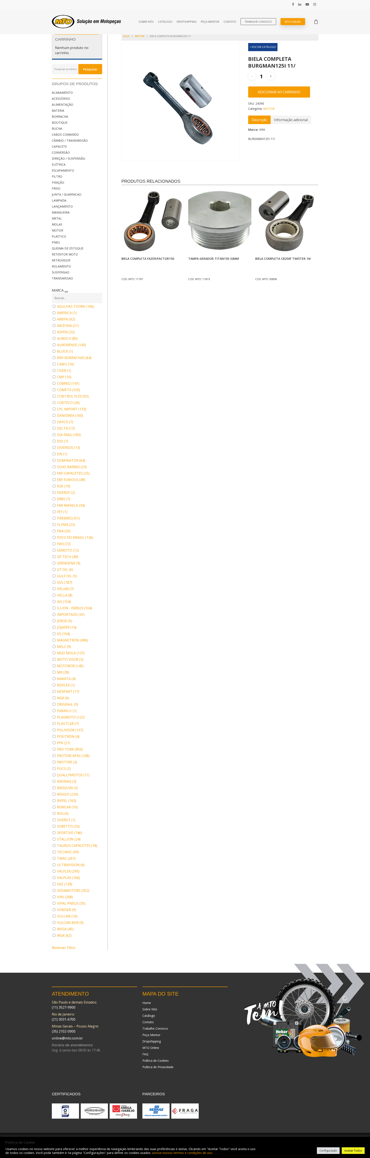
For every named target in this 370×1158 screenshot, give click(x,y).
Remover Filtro (63, 947)
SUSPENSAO (60, 272)
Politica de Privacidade (157, 1067)
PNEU (56, 242)
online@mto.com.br (67, 1038)
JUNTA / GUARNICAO (66, 194)
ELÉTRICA (59, 164)
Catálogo (165, 21)
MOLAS (57, 224)
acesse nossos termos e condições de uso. (182, 1153)
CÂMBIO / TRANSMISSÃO (70, 140)
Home (146, 1003)
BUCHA (57, 128)
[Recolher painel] (66, 291)
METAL (57, 218)
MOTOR (57, 230)
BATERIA (58, 110)
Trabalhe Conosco (258, 21)
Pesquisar (90, 69)
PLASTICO (59, 236)
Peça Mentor (210, 21)
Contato (230, 21)
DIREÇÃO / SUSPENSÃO (68, 158)
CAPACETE (59, 146)
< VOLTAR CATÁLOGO (262, 47)
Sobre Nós (146, 21)
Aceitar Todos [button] (353, 1150)
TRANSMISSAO (62, 278)
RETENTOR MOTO (65, 254)
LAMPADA (59, 200)
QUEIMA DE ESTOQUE (67, 248)
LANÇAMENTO (62, 206)
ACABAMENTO (62, 93)
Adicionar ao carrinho (279, 92)
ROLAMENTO (61, 266)
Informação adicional (291, 119)
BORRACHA (60, 116)
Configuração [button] (328, 1150)
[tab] (259, 120)
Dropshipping (187, 21)
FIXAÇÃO (58, 182)
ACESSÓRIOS (61, 98)
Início (126, 36)
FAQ (145, 1054)
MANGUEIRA (61, 212)
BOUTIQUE (59, 122)
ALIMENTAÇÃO (62, 104)
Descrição (259, 119)
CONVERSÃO (61, 152)
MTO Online (293, 21)
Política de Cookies (155, 1061)
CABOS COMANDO (65, 134)
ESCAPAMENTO (63, 170)
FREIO (56, 188)
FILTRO (57, 176)
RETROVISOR (61, 260)
